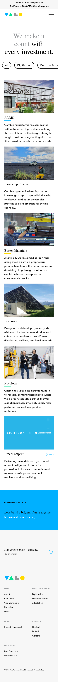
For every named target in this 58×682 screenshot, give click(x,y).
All (6, 65)
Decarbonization (40, 598)
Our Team (9, 598)
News (6, 611)
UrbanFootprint (14, 454)
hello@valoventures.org (19, 517)
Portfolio (8, 607)
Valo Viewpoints (11, 603)
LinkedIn (36, 631)
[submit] (51, 552)
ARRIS (9, 117)
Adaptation (37, 603)
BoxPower (10, 321)
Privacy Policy (39, 670)
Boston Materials (15, 250)
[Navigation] (51, 14)
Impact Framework (13, 627)
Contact (36, 627)
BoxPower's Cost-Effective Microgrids (29, 6)
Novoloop (10, 383)
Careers (36, 636)
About (7, 594)
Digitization (24, 65)
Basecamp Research (17, 184)
